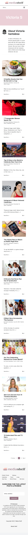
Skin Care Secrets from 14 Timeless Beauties (13, 395)
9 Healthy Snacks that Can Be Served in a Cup (13, 80)
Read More (6, 94)
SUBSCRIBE (14, 498)
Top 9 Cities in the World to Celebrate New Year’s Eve (13, 161)
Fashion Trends (5, 475)
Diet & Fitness (13, 479)
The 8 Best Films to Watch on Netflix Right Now (13, 240)
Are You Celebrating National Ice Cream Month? (13, 358)
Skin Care (14, 399)
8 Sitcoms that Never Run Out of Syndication (13, 280)
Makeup (14, 475)
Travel (11, 477)
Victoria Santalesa (9, 82)
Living (8, 84)
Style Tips (4, 479)
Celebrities (9, 123)
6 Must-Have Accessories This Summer (13, 319)
